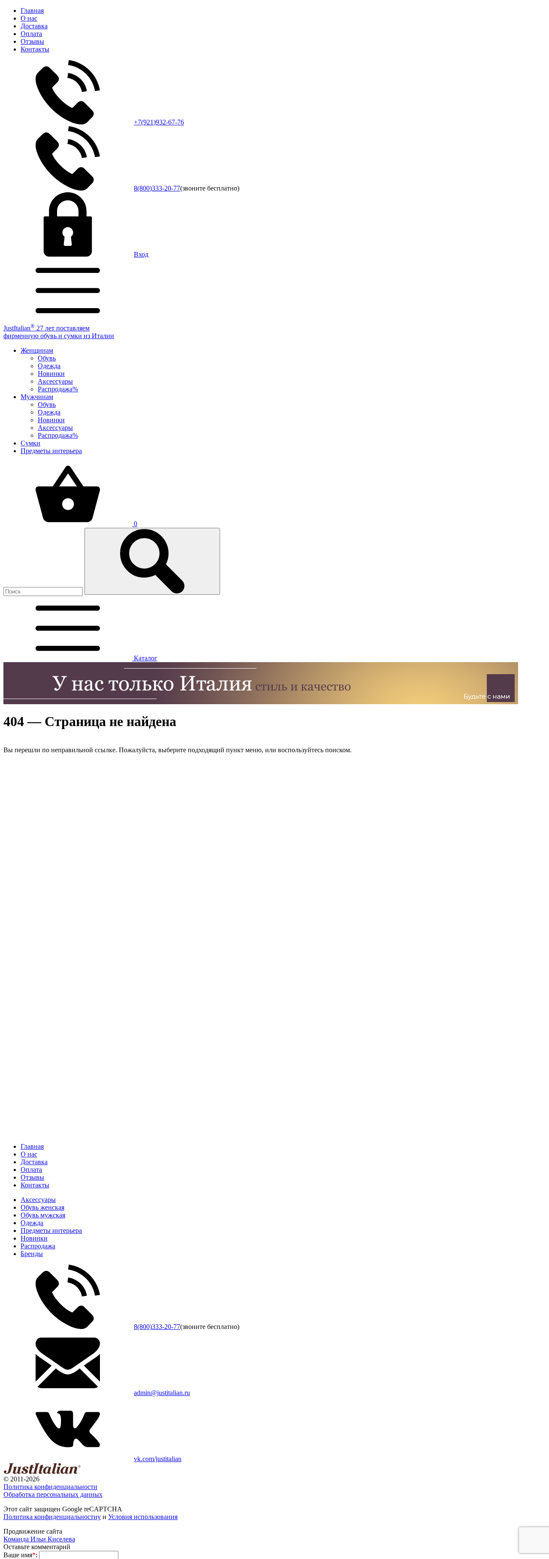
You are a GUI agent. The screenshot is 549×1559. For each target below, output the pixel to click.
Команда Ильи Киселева (39, 1539)
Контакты (35, 49)
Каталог (144, 658)
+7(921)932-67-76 (159, 122)
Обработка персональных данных (53, 1494)
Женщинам (37, 350)
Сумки (30, 443)
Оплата (31, 33)
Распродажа (38, 1246)
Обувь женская (42, 1207)
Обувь (47, 358)
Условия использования (143, 1516)
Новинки (51, 373)
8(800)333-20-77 (157, 188)
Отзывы (32, 41)
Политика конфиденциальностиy (52, 1516)
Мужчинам (37, 396)
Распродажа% (58, 389)
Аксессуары (55, 381)
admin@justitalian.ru (162, 1392)
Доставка (34, 26)
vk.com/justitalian (157, 1458)
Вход (141, 254)
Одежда (49, 365)
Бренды (32, 1253)
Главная (32, 10)
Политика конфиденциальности (50, 1486)
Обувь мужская (43, 1215)
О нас (29, 18)
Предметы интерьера (51, 450)
